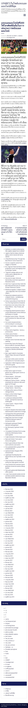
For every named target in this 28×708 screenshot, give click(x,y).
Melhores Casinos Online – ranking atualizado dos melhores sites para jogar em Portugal (15, 382)
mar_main (8, 643)
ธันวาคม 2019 (9, 595)
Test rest (7, 407)
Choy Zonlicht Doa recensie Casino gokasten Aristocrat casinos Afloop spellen (15, 466)
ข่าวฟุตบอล (8, 666)
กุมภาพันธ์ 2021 (9, 564)
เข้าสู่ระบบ (8, 689)
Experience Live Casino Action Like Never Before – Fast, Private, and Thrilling (14, 306)
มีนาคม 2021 (8, 562)
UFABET (3, 137)
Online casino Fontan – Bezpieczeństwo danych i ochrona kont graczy (14, 335)
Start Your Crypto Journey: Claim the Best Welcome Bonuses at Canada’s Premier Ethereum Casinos (15, 285)
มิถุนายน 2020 (9, 582)
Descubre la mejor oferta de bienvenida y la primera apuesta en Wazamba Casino (15, 280)
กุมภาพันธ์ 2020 (9, 590)
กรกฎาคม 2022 (9, 528)
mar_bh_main (9, 638)
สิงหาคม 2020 (9, 577)
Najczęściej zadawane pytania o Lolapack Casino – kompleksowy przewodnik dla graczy (14, 297)
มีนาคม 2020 (8, 588)
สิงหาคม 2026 (9, 489)
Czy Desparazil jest (10, 621)
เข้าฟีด (7, 691)
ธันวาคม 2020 (9, 569)
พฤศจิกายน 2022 (9, 519)
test (6, 658)
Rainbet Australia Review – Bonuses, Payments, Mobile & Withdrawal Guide (15, 349)
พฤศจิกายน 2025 (9, 498)
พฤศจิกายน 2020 (9, 571)
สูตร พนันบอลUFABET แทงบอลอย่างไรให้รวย (6, 230)
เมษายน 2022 (8, 534)
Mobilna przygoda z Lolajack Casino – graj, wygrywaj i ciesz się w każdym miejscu (15, 291)
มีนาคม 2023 (8, 511)
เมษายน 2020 (8, 586)
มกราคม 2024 (9, 500)
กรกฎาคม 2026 (9, 491)
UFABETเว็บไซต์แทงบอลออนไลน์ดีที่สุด (14, 5)
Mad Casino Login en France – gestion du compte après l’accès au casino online (15, 372)
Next (24, 226)
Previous (5, 226)
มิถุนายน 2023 (9, 506)
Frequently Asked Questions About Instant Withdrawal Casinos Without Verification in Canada (15, 312)
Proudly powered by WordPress (9, 704)
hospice (7, 623)
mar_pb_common (10, 645)
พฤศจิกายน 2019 (9, 597)
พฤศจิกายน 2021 (9, 545)
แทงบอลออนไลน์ (9, 677)
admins (20, 35)
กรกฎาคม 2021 (9, 554)
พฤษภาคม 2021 (9, 558)
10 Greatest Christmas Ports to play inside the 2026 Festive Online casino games (15, 433)
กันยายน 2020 (9, 575)
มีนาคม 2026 (8, 493)
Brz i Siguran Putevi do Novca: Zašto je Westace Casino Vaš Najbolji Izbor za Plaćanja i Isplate (15, 268)
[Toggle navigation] (24, 15)
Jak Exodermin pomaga (11, 628)
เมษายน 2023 (8, 508)
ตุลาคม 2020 (8, 573)
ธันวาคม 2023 (9, 502)
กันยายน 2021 (9, 549)
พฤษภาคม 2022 (9, 532)
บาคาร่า (7, 671)
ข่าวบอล (7, 664)
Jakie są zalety (9, 632)
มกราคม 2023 (9, 515)
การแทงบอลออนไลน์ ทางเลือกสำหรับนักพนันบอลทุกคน (21, 230)
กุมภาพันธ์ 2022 (9, 539)
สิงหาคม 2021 (9, 551)
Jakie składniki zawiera (11, 634)
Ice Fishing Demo (10, 625)
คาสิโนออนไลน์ (9, 668)
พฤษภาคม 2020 (9, 584)
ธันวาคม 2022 (9, 517)
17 (6, 612)
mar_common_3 (9, 640)
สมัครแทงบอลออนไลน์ (11, 673)
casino (7, 619)
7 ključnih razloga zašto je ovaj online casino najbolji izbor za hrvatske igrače (13, 274)
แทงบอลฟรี (8, 675)
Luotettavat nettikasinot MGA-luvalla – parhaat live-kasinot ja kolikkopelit (14, 399)
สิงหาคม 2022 (9, 526)
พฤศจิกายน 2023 (9, 504)
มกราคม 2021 (9, 567)
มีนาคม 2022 (8, 536)
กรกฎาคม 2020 (9, 579)
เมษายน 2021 (8, 560)
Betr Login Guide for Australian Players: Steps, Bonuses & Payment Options (15, 355)
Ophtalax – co (9, 647)
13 (6, 610)
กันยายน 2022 (9, 523)
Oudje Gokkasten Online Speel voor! (15, 437)
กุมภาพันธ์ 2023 (9, 513)
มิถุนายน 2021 (9, 556)
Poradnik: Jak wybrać (11, 649)
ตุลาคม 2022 (8, 521)
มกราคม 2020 (9, 592)
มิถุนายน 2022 (9, 530)
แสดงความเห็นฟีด (10, 693)
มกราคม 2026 (9, 495)
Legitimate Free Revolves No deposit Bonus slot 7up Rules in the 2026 (15, 456)
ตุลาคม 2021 (8, 547)
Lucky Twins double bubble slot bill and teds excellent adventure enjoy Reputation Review (15, 475)
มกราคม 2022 (9, 541)
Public (7, 653)
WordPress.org (9, 695)
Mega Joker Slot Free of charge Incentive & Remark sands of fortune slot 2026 (14, 419)
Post (6, 651)
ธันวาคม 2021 (9, 543)
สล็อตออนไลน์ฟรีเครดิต (11, 219)
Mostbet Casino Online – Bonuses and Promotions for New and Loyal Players (15, 318)
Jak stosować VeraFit (11, 630)
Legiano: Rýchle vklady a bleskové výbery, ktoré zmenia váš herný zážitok (14, 255)
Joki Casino (8, 636)
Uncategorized (11, 37)
